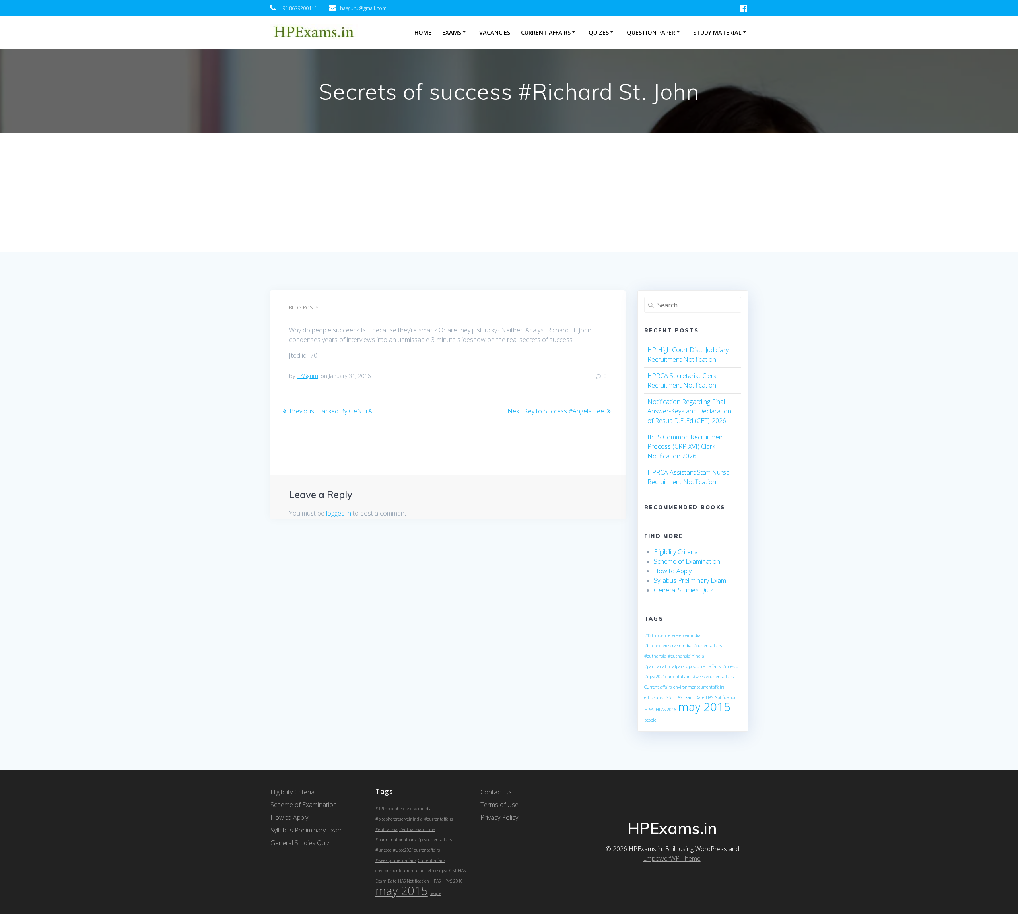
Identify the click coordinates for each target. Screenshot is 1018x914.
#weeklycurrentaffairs (713, 676)
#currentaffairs (707, 645)
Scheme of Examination (687, 561)
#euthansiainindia (686, 656)
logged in (338, 513)
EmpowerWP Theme (672, 858)
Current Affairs (546, 32)
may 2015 (704, 707)
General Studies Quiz (683, 590)
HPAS (649, 709)
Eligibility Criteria (676, 551)
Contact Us (496, 792)
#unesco (730, 666)
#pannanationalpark (664, 666)
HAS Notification (721, 697)
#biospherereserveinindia (668, 645)
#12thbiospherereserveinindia (672, 635)
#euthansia (655, 656)
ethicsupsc (654, 697)
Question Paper (651, 32)
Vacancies (494, 32)
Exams (451, 32)
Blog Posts (303, 307)
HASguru (307, 376)
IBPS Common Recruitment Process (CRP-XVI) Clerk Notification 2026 (686, 446)
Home (422, 32)
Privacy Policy (499, 817)
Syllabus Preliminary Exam (690, 580)
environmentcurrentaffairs (698, 687)
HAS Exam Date (689, 697)
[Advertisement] (509, 192)
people (650, 720)
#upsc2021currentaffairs (667, 676)
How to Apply (673, 571)
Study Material (717, 32)
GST (669, 697)
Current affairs (658, 687)
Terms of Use (499, 804)
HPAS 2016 (666, 709)
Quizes (599, 32)
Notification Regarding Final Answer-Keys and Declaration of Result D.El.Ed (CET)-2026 (689, 411)
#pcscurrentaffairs (703, 666)
